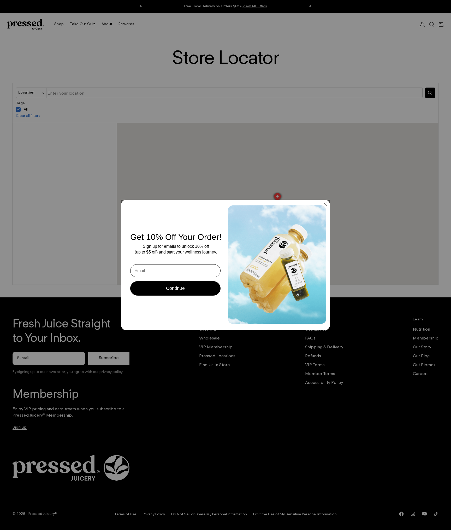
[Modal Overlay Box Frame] (225, 265)
